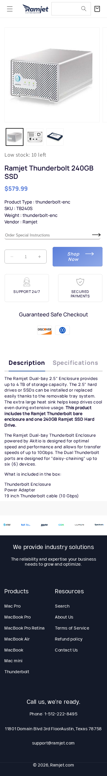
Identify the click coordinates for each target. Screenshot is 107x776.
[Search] (83, 8)
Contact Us (66, 650)
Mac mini (13, 660)
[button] (10, 9)
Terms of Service (72, 628)
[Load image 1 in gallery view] (14, 137)
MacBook (13, 650)
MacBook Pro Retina (24, 628)
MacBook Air (17, 639)
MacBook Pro (17, 617)
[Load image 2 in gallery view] (34, 137)
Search (62, 606)
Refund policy (69, 639)
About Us (64, 617)
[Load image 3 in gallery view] (55, 137)
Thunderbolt (16, 671)
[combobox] (71, 8)
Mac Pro (12, 606)
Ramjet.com (62, 765)
